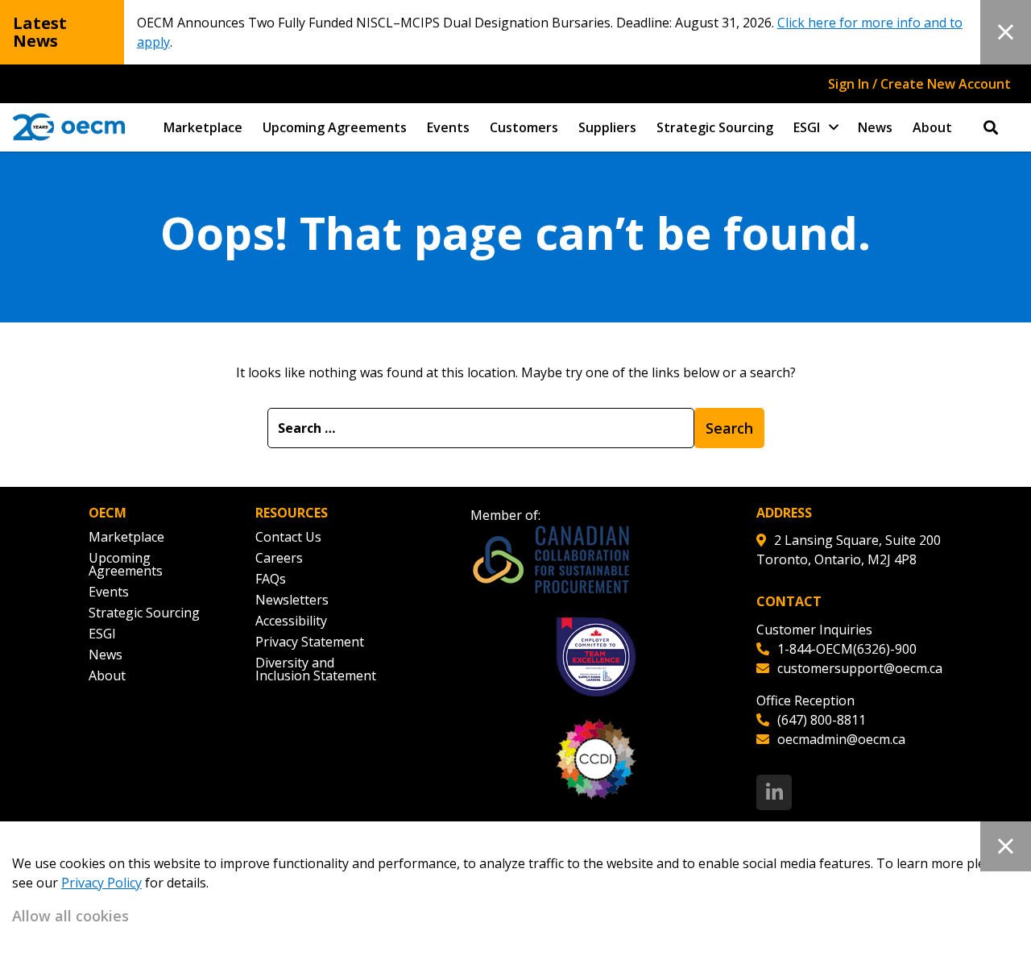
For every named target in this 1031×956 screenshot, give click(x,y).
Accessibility (291, 621)
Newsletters (292, 600)
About (932, 127)
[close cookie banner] (1005, 846)
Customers (524, 127)
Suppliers (607, 127)
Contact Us (288, 537)
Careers (279, 558)
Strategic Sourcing (714, 127)
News (875, 127)
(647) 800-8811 (821, 720)
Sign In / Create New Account (919, 84)
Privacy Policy (101, 883)
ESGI (806, 127)
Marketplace (203, 127)
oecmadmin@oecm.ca (841, 739)
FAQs (270, 579)
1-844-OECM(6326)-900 (847, 649)
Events (448, 127)
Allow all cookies (70, 916)
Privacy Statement (309, 641)
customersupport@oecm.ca (859, 668)
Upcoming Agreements (335, 127)
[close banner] (1005, 32)
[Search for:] (480, 428)
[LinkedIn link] (774, 792)
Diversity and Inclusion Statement (315, 669)
